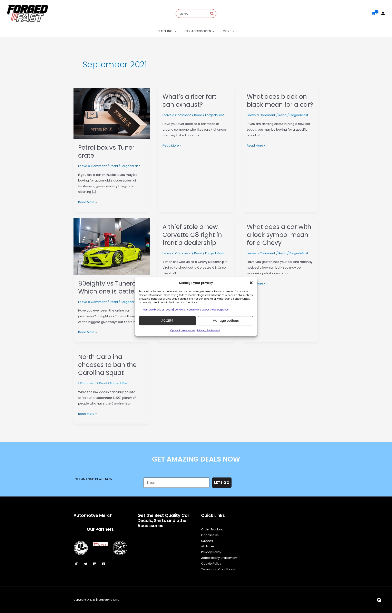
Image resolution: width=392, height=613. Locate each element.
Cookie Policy (211, 563)
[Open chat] (379, 600)
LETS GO (221, 482)
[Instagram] (77, 564)
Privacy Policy (211, 552)
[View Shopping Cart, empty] (373, 13)
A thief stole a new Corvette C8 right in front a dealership (192, 234)
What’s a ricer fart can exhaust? (189, 100)
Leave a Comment (92, 166)
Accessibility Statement (219, 558)
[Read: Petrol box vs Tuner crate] (112, 113)
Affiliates (208, 546)
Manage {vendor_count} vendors (164, 309)
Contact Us (210, 535)
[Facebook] (103, 564)
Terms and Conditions (218, 569)
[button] (251, 283)
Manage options (226, 320)
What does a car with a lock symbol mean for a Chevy (279, 234)
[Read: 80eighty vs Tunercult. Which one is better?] (112, 246)
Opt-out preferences (182, 330)
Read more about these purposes (208, 309)
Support (207, 540)
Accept (167, 320)
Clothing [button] (165, 31)
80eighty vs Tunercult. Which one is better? (111, 287)
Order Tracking (212, 529)
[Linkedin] (94, 564)
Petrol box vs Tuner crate (106, 151)
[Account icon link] (383, 13)
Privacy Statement (208, 330)
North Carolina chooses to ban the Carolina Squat (107, 364)
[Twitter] (85, 564)
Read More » (87, 202)
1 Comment (87, 383)
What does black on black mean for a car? (280, 100)
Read (114, 166)
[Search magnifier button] (212, 13)
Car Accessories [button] (197, 31)
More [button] (227, 31)
